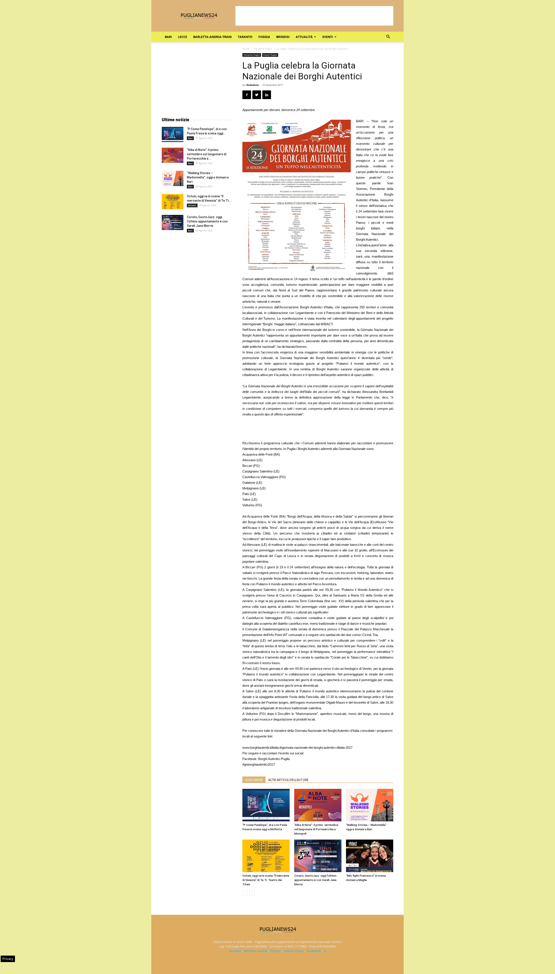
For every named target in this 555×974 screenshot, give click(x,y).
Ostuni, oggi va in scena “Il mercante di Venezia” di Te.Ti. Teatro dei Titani (265, 880)
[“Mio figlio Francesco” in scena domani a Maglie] (369, 856)
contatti (235, 951)
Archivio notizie (255, 951)
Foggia (264, 37)
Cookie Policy (294, 951)
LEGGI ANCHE (254, 780)
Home (246, 49)
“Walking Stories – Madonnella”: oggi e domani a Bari (208, 177)
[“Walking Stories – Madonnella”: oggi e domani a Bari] (369, 805)
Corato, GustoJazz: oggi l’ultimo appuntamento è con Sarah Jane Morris (315, 880)
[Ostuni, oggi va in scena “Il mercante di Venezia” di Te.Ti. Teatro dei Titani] (266, 856)
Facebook (314, 951)
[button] (388, 37)
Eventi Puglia (270, 54)
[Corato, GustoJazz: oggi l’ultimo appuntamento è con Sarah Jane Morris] (317, 856)
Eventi (327, 37)
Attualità (304, 37)
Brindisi (283, 37)
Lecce (182, 37)
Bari (168, 37)
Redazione (252, 85)
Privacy (275, 951)
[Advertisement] (314, 16)
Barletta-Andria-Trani (212, 37)
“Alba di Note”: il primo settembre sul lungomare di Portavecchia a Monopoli (316, 829)
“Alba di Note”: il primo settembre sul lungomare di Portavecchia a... (206, 154)
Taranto (245, 37)
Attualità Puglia (263, 49)
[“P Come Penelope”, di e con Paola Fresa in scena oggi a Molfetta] (266, 805)
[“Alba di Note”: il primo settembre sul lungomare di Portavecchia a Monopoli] (317, 805)
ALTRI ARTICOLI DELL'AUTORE (288, 780)
